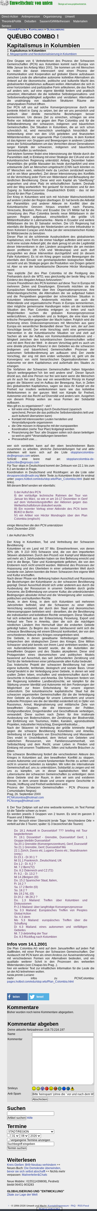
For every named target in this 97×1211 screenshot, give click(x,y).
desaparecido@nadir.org (23, 475)
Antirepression (30, 16)
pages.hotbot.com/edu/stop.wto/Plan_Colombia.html (48, 479)
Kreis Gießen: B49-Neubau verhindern (31, 1164)
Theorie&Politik (11, 21)
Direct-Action (10, 16)
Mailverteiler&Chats (34, 1174)
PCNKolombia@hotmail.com (25, 797)
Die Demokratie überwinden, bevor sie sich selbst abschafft (34, 1169)
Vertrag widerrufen (49, 1209)
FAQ (73, 1205)
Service (6, 26)
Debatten (30, 21)
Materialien (80, 21)
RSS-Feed (83, 1205)
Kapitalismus (36, 29)
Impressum (63, 1205)
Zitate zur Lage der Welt (22, 1194)
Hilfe (30, 1118)
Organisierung (52, 16)
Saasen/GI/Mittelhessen (55, 21)
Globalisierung (55, 29)
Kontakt (52, 1205)
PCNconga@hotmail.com (23, 800)
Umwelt (70, 16)
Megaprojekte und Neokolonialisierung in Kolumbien (43, 54)
